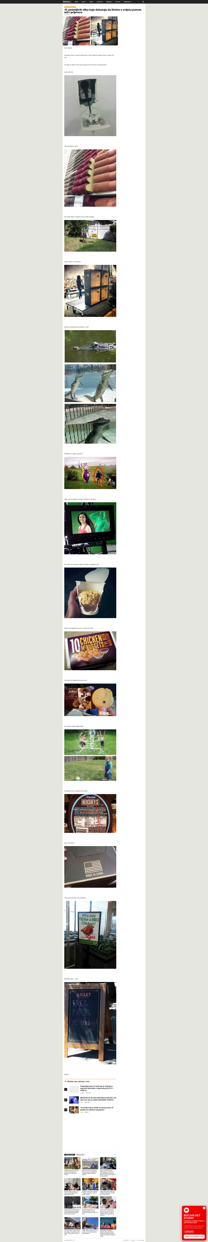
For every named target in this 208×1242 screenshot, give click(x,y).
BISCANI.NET (126, 1240)
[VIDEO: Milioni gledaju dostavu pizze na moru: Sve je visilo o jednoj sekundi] (90, 1223)
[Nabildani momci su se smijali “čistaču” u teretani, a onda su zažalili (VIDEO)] (90, 1184)
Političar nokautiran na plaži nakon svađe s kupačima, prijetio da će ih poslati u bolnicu (71, 1172)
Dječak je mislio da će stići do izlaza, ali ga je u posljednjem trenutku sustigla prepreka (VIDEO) (89, 1172)
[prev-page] (113, 1155)
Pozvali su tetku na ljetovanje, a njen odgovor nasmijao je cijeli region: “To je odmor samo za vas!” (72, 1232)
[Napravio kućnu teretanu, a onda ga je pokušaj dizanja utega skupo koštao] (72, 1184)
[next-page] (115, 1155)
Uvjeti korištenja (140, 1240)
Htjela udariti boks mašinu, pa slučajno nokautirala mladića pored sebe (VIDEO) (107, 1193)
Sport (91, 2)
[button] (143, 2)
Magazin (109, 2)
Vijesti (84, 2)
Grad (76, 2)
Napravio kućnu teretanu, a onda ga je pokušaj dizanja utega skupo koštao (71, 1193)
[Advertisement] (90, 1133)
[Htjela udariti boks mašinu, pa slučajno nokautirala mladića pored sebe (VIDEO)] (108, 1184)
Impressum (127, 2)
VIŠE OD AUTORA (80, 1154)
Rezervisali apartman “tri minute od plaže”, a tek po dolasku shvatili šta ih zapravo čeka (90, 1212)
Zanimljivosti (77, 5)
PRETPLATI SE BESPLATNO (194, 1236)
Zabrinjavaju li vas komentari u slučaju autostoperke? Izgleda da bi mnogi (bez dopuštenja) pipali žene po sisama (72, 1212)
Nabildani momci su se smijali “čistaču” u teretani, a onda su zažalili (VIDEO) (89, 1193)
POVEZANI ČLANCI (70, 1154)
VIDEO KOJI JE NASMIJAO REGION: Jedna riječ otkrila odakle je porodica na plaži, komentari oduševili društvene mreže (107, 1233)
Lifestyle (99, 2)
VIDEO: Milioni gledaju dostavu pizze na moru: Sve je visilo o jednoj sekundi (90, 1232)
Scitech (117, 2)
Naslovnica (66, 5)
